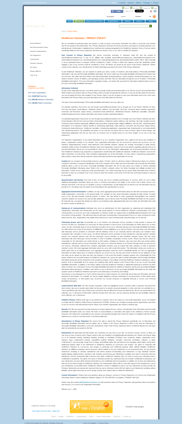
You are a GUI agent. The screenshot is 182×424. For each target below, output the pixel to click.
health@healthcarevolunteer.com (89, 382)
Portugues (146, 3)
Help (155, 8)
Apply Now (56, 411)
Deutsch (156, 3)
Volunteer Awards (36, 63)
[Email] (154, 12)
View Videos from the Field (41, 411)
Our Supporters (35, 55)
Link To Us (33, 75)
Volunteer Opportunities (38, 51)
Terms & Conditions (90, 423)
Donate (61, 416)
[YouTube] (151, 12)
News (91, 416)
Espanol (130, 3)
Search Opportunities (103, 416)
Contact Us (146, 8)
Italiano (138, 3)
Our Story (33, 67)
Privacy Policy (103, 423)
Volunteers (70, 416)
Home (127, 8)
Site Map (136, 8)
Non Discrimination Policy (39, 47)
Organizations (81, 416)
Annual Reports (35, 43)
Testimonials (34, 59)
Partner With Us (35, 71)
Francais (122, 3)
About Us (117, 416)
